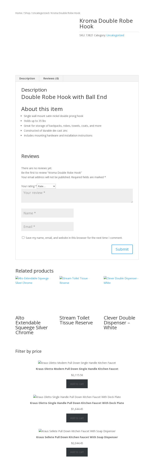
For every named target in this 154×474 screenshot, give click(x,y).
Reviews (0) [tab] (51, 78)
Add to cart (77, 384)
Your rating (29, 186)
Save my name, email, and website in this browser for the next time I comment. (74, 238)
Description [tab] (27, 78)
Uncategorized (40, 13)
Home (18, 13)
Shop (27, 13)
